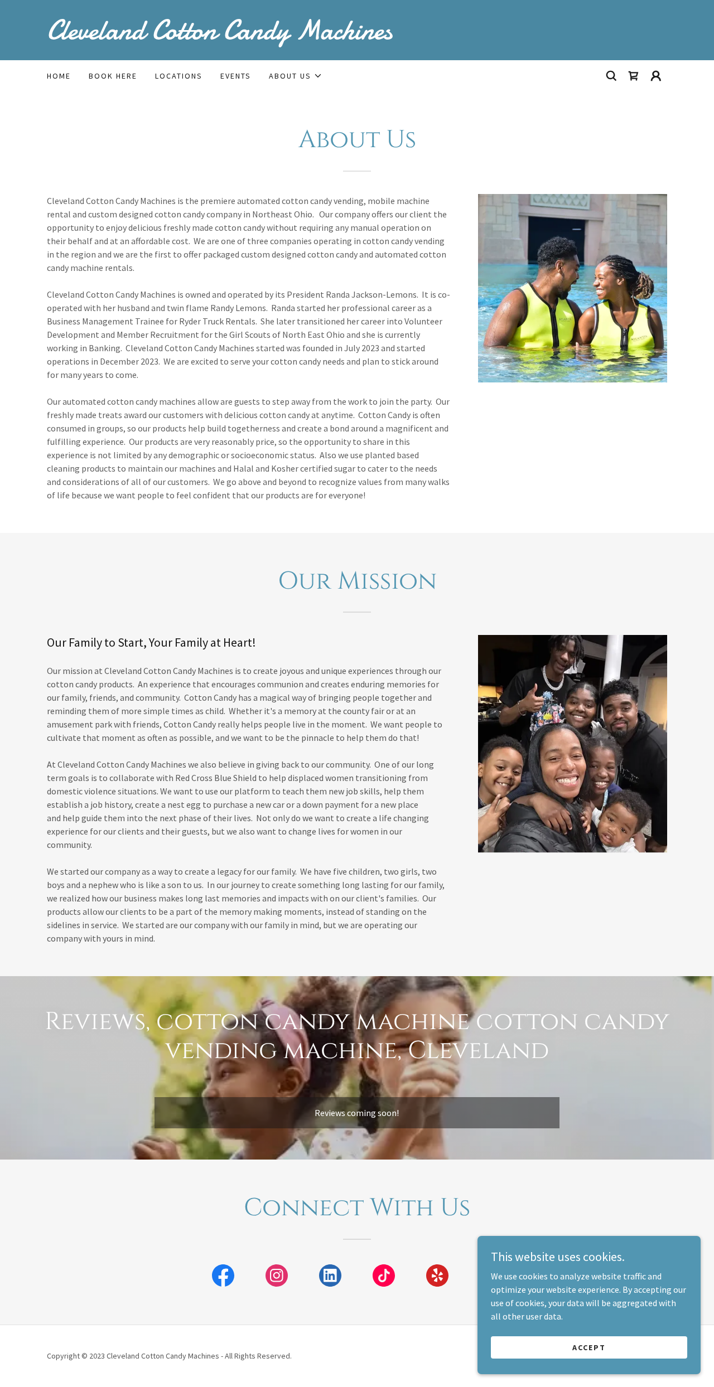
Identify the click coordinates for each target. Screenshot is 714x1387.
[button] (295, 76)
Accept (589, 1347)
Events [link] (235, 76)
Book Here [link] (113, 76)
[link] (357, 35)
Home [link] (59, 76)
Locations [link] (178, 76)
